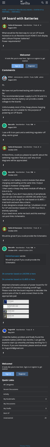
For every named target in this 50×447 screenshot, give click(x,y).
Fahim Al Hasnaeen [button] (15, 25)
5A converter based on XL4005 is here (18, 279)
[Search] (42, 2)
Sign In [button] (17, 66)
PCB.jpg (10, 301)
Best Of (6, 413)
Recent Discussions (10, 389)
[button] (4, 26)
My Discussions (9, 404)
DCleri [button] (10, 77)
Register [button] (31, 66)
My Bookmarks (25, 399)
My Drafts (25, 408)
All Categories (8, 384)
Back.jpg (10, 315)
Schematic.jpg (12, 306)
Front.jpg (10, 310)
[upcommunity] (25, 2)
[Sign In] (47, 2)
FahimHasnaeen (13, 256)
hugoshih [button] (11, 330)
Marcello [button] (11, 124)
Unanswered (25, 418)
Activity (6, 394)
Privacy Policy (25, 446)
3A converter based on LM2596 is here (19, 273)
